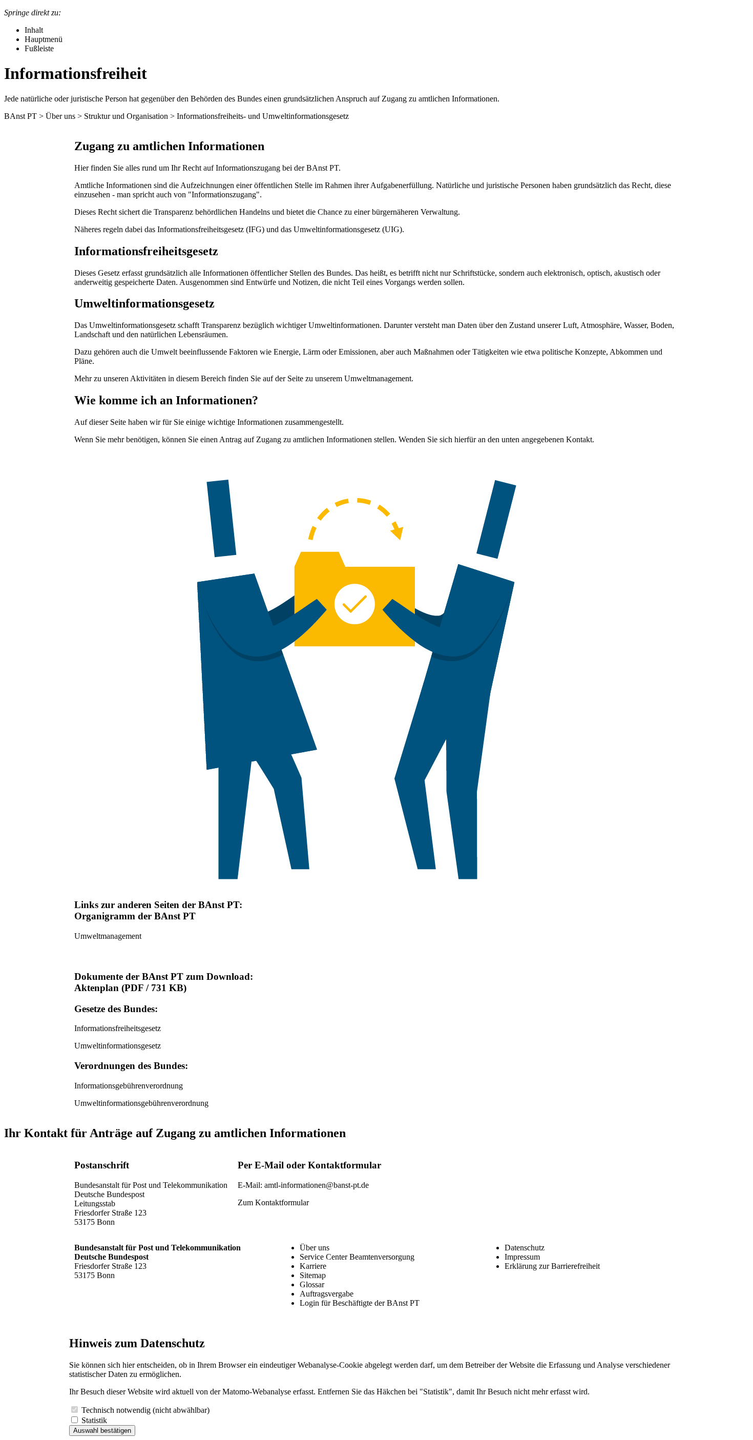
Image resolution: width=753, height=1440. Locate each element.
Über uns (60, 116)
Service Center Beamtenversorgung (357, 1256)
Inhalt (34, 30)
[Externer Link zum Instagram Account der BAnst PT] (514, 1294)
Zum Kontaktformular (273, 1202)
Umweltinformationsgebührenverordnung (141, 1103)
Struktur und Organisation (126, 116)
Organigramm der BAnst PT (135, 916)
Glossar (312, 1284)
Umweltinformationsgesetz (117, 1045)
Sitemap (313, 1275)
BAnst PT (20, 116)
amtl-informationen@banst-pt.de (316, 1185)
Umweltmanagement (377, 378)
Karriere (313, 1266)
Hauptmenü (43, 39)
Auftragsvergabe (326, 1293)
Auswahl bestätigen (102, 1430)
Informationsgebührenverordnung (128, 1085)
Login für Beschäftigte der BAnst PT (360, 1303)
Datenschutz (525, 1247)
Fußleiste (39, 48)
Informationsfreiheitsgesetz (117, 1028)
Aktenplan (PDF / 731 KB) (130, 987)
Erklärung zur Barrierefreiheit (552, 1266)
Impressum (522, 1256)
